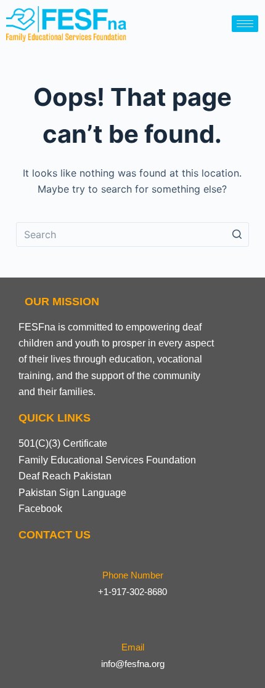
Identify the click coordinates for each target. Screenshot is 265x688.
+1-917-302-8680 (132, 591)
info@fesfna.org (133, 663)
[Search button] (236, 234)
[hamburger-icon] (245, 24)
